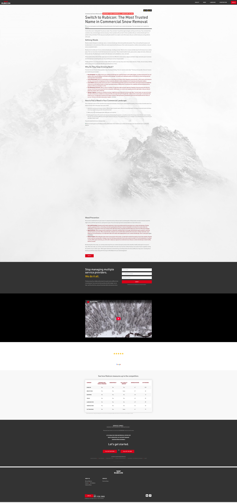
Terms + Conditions (100, 498)
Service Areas (105, 481)
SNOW (204, 2)
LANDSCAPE (213, 2)
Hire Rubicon (112, 250)
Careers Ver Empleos (90, 483)
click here (114, 97)
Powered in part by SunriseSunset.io (118, 461)
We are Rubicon (88, 481)
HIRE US (233, 2)
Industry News (88, 484)
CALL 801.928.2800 (127, 451)
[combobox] (123, 273)
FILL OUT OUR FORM (109, 451)
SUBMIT (137, 281)
